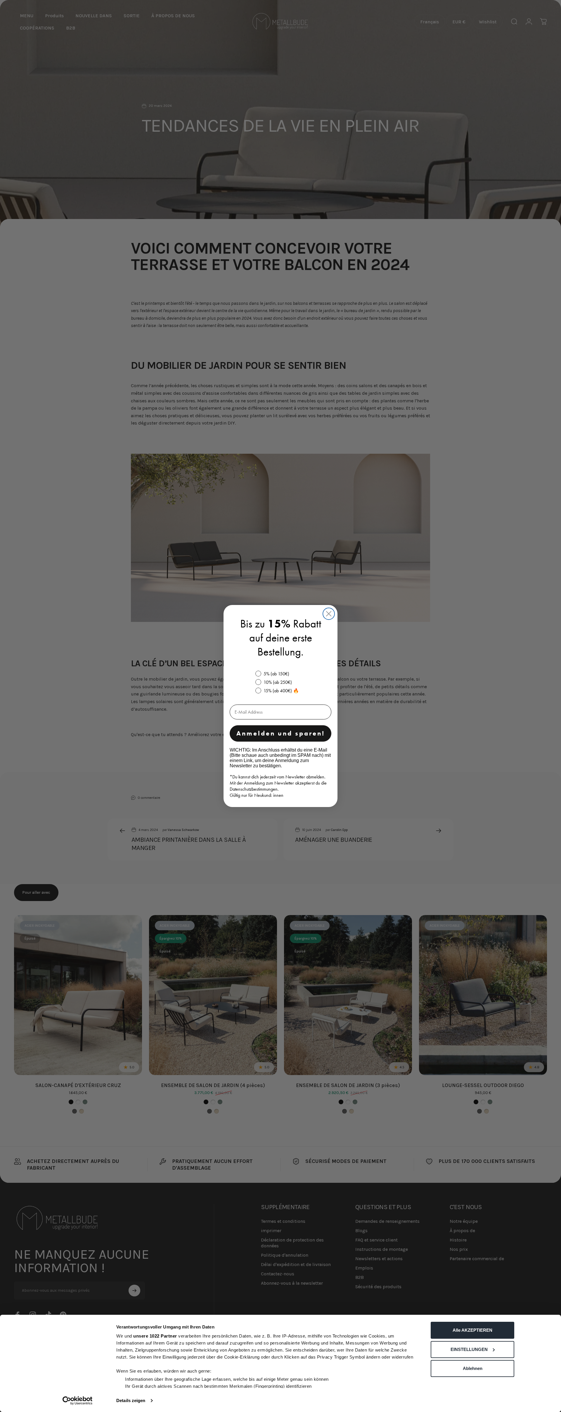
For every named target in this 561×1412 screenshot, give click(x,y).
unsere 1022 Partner (155, 1335)
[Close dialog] (329, 614)
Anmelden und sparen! (280, 733)
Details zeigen (130, 1400)
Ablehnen (472, 1368)
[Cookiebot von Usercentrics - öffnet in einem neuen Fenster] (77, 1400)
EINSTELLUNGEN (469, 1349)
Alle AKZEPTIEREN (472, 1330)
